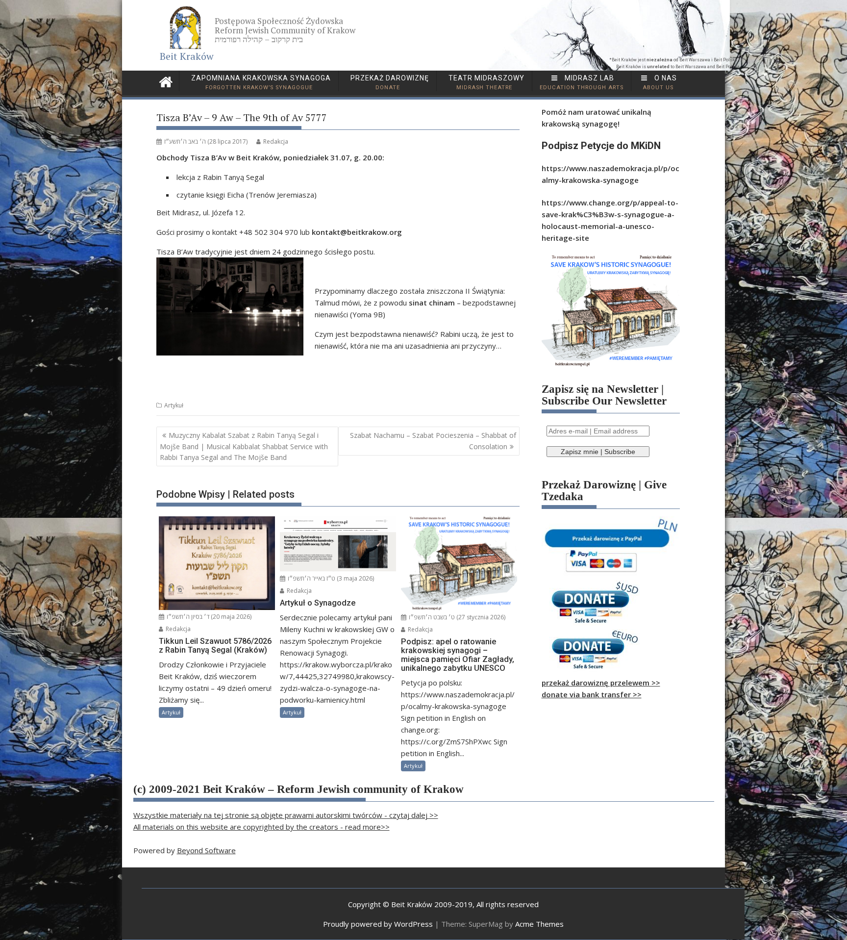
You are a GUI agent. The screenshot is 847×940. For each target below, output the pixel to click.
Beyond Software (206, 850)
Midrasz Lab (581, 82)
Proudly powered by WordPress (378, 924)
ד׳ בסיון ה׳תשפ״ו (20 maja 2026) (208, 616)
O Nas (660, 82)
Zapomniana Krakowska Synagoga (260, 82)
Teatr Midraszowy (485, 82)
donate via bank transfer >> (592, 694)
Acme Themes (539, 924)
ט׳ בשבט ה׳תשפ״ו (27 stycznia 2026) (456, 617)
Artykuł (173, 405)
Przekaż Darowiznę (389, 82)
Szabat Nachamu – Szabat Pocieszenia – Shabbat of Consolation (433, 441)
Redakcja (275, 141)
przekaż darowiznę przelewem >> (601, 682)
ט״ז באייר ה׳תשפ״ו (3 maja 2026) (330, 578)
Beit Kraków (187, 56)
